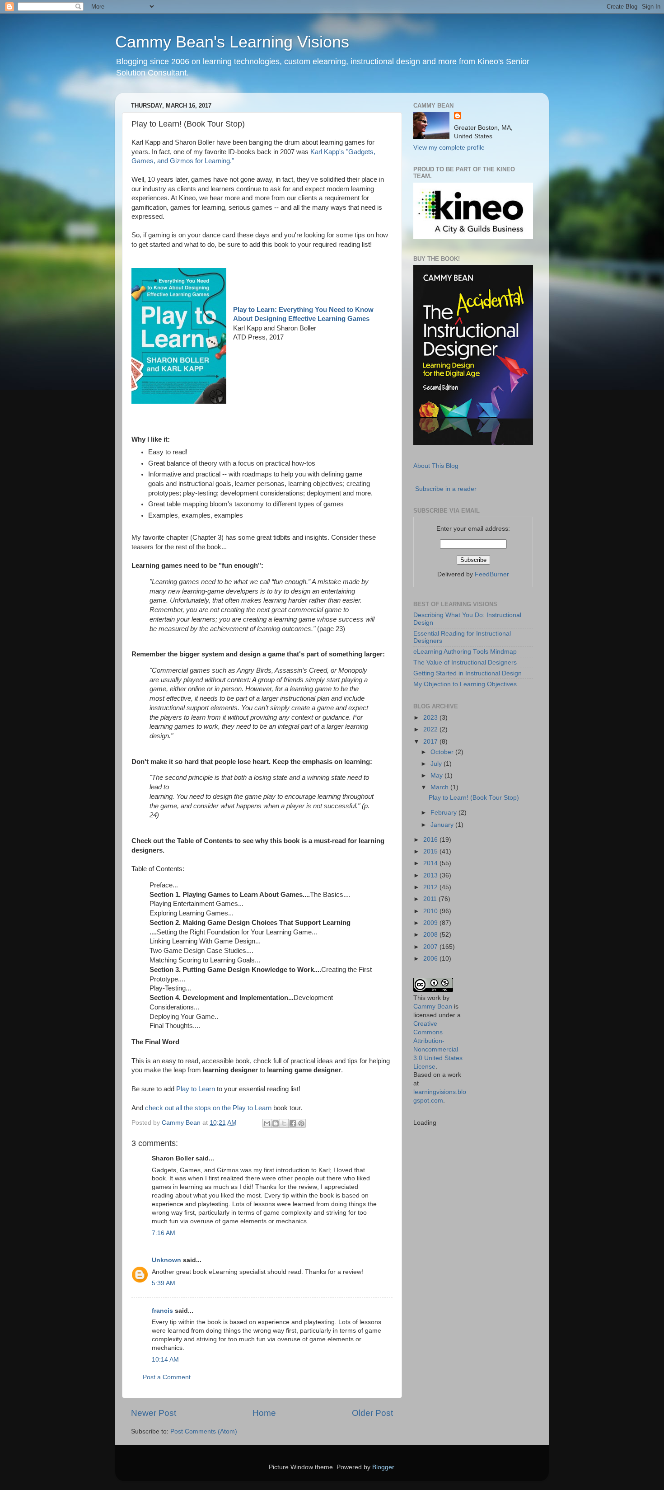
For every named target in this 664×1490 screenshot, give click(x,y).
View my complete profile (449, 147)
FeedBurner (492, 574)
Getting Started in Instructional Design (467, 673)
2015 (431, 851)
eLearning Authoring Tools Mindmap (465, 651)
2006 (431, 958)
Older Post (372, 1413)
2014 (431, 863)
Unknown (166, 1260)
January (442, 824)
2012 (431, 887)
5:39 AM (163, 1283)
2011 (431, 899)
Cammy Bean (182, 1122)
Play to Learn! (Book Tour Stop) (474, 797)
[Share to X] (284, 1123)
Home (264, 1413)
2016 (431, 839)
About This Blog (435, 465)
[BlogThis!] (275, 1123)
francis (162, 1310)
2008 (431, 934)
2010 (431, 911)
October (442, 752)
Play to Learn (195, 1089)
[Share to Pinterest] (301, 1123)
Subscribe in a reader (446, 489)
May (437, 775)
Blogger (383, 1467)
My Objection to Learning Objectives (465, 684)
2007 (431, 946)
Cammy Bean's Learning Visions (232, 42)
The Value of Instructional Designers (465, 662)
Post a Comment (167, 1377)
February (444, 812)
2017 (431, 741)
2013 (431, 875)
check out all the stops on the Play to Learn (207, 1108)
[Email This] (266, 1123)
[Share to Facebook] (292, 1123)
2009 (431, 922)
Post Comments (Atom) (203, 1431)
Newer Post (153, 1413)
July (437, 763)
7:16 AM (163, 1233)
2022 (431, 729)
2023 (431, 717)
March (440, 787)
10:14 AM (165, 1359)
